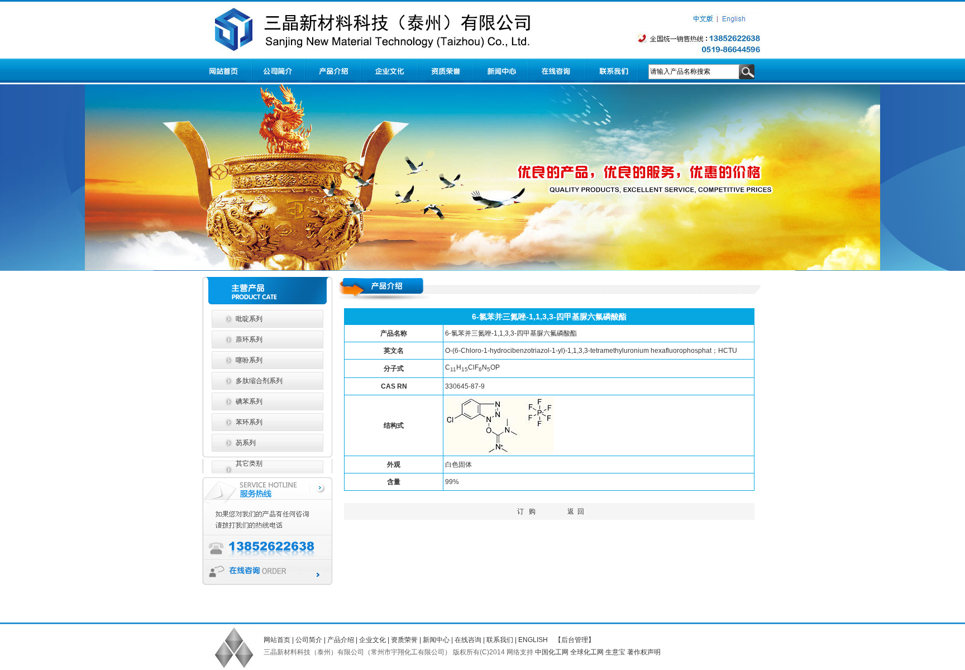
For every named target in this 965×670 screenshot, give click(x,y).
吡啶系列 (248, 319)
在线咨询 (468, 640)
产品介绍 (340, 640)
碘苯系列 (248, 401)
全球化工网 (587, 652)
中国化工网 (552, 652)
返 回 (575, 511)
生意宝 (615, 652)
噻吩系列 (248, 360)
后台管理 (574, 640)
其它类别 (248, 463)
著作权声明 (644, 652)
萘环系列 (248, 339)
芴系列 (245, 443)
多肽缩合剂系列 (258, 381)
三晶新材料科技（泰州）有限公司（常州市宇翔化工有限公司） (357, 652)
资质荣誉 (404, 640)
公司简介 (308, 640)
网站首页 (277, 640)
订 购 (526, 511)
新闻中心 (436, 640)
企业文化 (372, 640)
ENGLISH (533, 640)
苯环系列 (248, 422)
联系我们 (499, 640)
